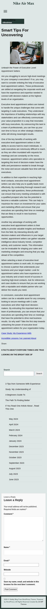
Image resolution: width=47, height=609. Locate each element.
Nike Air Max (23, 3)
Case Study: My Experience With (16, 333)
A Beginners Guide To (15, 395)
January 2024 (15, 441)
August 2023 (15, 468)
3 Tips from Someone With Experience (22, 384)
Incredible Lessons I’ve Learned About (18, 338)
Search (7, 370)
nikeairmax (7, 22)
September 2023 (16, 463)
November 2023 (16, 452)
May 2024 (13, 419)
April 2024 (13, 424)
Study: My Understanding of (18, 389)
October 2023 (15, 457)
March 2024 (14, 430)
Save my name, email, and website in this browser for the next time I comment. (21, 583)
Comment (8, 514)
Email (7, 561)
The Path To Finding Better (17, 400)
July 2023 (13, 474)
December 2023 (16, 446)
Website (7, 570)
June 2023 (14, 479)
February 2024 (15, 435)
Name (7, 547)
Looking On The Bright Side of (17, 355)
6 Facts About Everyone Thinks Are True (22, 350)
